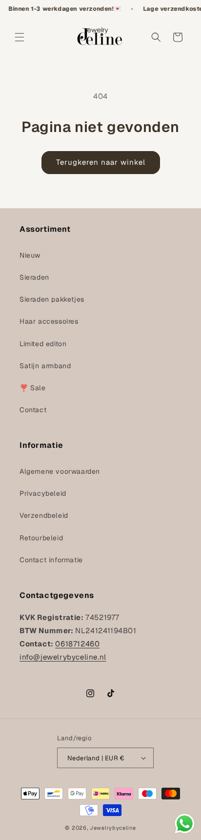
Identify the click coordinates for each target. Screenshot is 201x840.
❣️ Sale (33, 387)
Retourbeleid (41, 537)
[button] (19, 37)
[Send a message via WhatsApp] (184, 823)
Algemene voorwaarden (60, 471)
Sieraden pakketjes (52, 299)
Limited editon (43, 343)
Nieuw (30, 255)
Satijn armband (45, 365)
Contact (33, 409)
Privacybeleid (43, 493)
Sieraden (34, 277)
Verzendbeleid (44, 515)
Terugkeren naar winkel (100, 162)
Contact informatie (51, 559)
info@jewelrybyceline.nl (63, 657)
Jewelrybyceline (113, 827)
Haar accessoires (49, 321)
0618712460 (77, 643)
